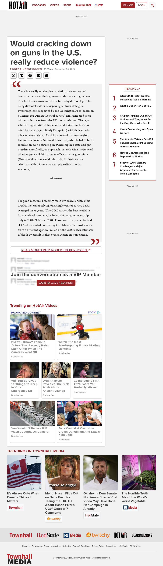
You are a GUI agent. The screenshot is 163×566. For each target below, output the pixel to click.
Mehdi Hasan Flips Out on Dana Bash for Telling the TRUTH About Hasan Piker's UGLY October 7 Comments (61, 503)
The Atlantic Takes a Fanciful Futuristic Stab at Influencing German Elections (136, 143)
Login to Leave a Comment (56, 282)
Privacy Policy (98, 546)
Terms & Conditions (81, 546)
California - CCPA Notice (130, 546)
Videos (54, 5)
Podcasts (39, 5)
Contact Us (111, 546)
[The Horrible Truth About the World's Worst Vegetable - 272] (139, 472)
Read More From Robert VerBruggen (54, 250)
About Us (26, 546)
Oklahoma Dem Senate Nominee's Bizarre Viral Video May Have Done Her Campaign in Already (100, 501)
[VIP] (101, 5)
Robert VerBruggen (26, 69)
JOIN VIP (128, 5)
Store (67, 5)
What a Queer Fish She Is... (135, 105)
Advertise (67, 546)
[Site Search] (152, 5)
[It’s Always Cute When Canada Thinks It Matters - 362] (24, 472)
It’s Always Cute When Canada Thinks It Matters (23, 497)
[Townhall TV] (85, 5)
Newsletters (56, 546)
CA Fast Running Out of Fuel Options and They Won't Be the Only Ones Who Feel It (136, 119)
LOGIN (141, 5)
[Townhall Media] (19, 559)
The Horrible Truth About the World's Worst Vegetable (135, 497)
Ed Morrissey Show (40, 546)
